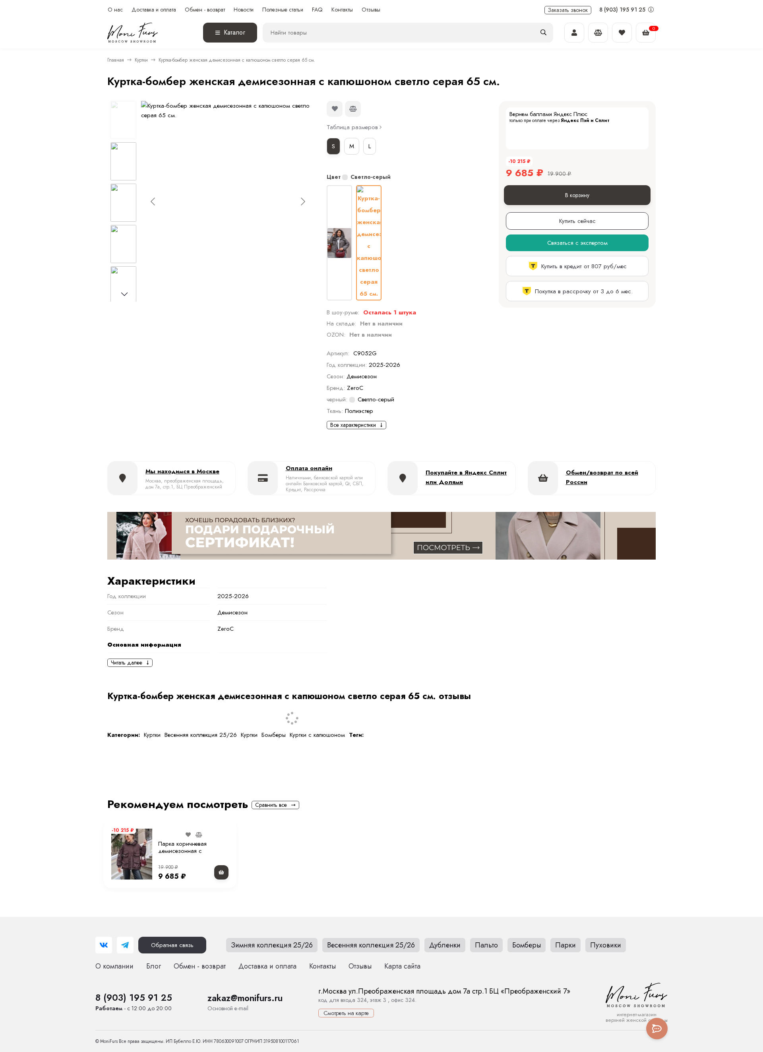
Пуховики (605, 945)
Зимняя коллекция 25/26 (272, 945)
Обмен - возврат (205, 9)
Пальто (486, 945)
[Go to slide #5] (123, 285)
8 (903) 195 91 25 (623, 10)
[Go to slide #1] (123, 120)
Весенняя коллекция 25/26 (201, 734)
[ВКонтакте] (103, 945)
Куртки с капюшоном (317, 734)
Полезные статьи (282, 9)
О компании (114, 966)
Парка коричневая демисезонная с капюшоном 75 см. (183, 850)
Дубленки (445, 945)
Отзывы (371, 9)
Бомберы (273, 734)
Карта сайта (402, 966)
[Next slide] (302, 201)
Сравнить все (272, 805)
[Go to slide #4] (123, 244)
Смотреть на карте (346, 1013)
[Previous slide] (153, 201)
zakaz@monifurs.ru (245, 998)
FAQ (317, 9)
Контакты (342, 9)
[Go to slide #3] (123, 203)
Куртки (141, 60)
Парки (565, 945)
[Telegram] (125, 945)
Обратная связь (172, 945)
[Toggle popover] (657, 1028)
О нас (115, 9)
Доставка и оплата (154, 9)
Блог (153, 966)
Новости (244, 9)
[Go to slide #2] (123, 161)
